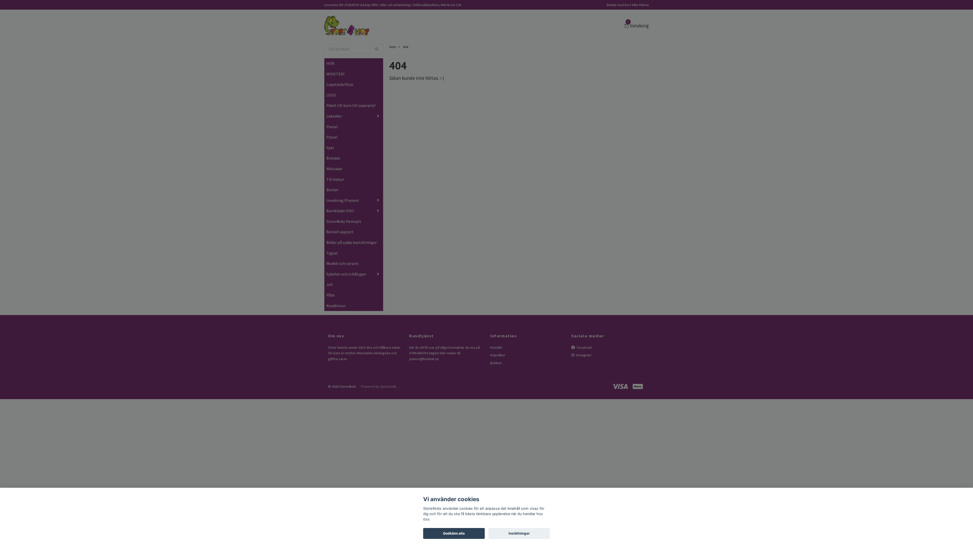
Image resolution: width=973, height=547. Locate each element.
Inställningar (519, 533)
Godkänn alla (454, 533)
